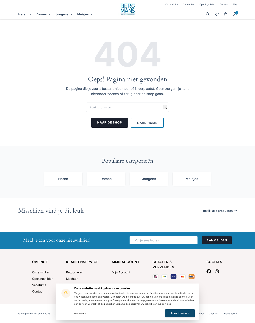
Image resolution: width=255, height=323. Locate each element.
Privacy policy (229, 313)
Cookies (213, 313)
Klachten (72, 279)
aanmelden (216, 240)
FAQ (235, 4)
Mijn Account (121, 272)
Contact (224, 4)
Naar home (147, 123)
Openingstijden (207, 4)
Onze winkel (171, 4)
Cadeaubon (189, 4)
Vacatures (39, 285)
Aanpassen (80, 313)
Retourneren (74, 272)
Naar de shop (109, 122)
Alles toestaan (180, 313)
